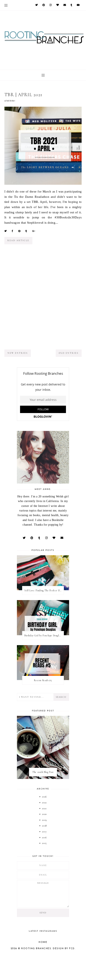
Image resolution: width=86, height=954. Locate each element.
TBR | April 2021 (23, 94)
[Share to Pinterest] (19, 231)
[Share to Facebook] (12, 231)
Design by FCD (64, 948)
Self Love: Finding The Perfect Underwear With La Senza (44, 590)
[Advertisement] (43, 300)
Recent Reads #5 (43, 680)
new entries (18, 353)
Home (43, 942)
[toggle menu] (6, 5)
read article (18, 240)
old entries (68, 353)
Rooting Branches (36, 948)
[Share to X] (5, 231)
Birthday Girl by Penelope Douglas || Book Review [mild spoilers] (44, 635)
